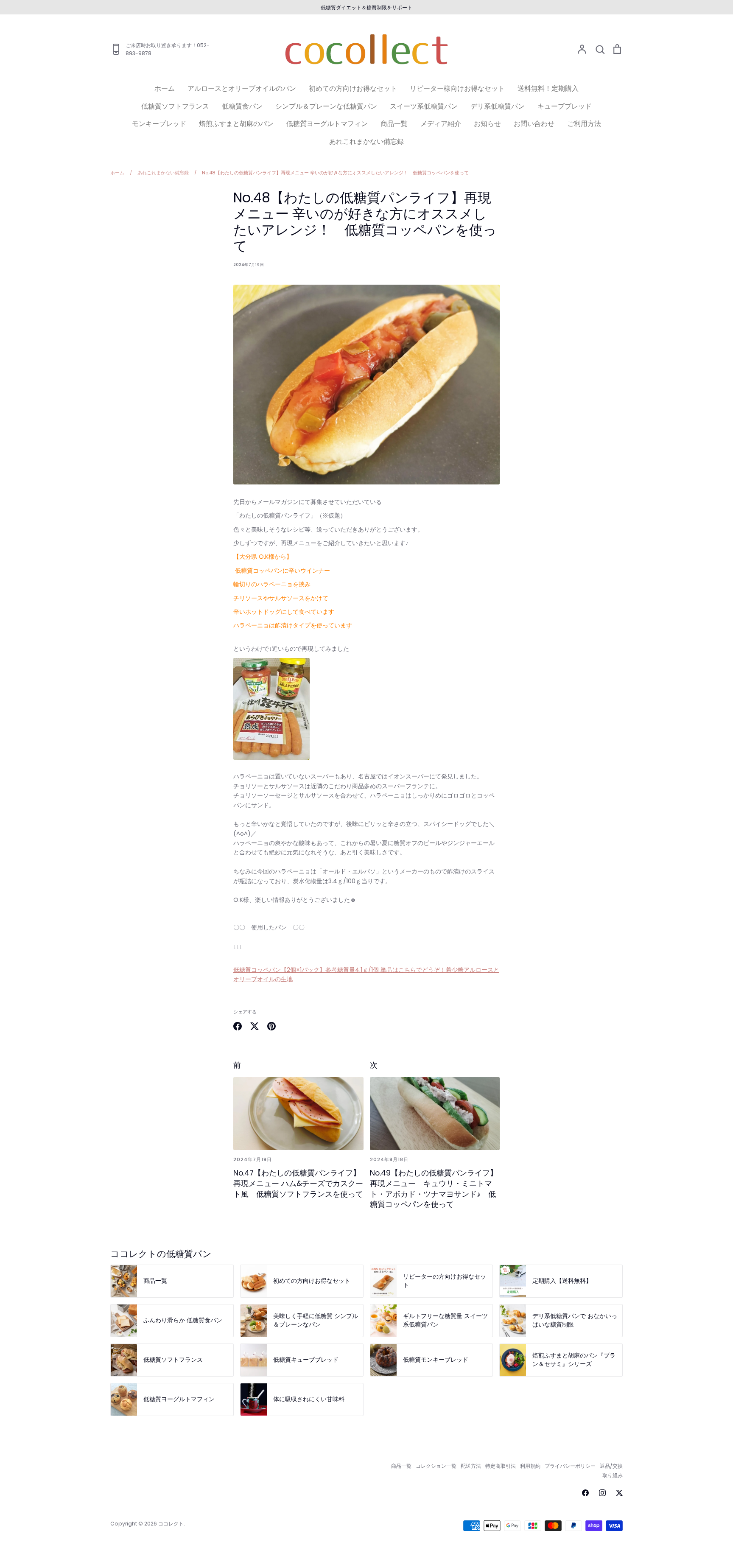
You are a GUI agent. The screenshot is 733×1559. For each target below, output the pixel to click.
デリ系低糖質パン (497, 106)
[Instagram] (602, 1492)
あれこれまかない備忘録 (366, 141)
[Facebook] (585, 1492)
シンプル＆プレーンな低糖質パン (326, 106)
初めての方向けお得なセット (353, 88)
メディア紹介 (440, 124)
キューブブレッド (564, 106)
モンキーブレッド (159, 124)
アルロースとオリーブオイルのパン (241, 88)
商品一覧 (394, 124)
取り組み (612, 1475)
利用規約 (530, 1465)
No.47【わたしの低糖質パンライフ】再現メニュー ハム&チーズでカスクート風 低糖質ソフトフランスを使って (298, 1183)
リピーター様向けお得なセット (457, 88)
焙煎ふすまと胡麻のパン (236, 124)
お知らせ (487, 124)
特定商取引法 (500, 1465)
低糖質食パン (242, 106)
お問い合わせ (534, 124)
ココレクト (171, 1523)
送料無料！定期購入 (548, 88)
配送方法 (471, 1465)
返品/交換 (611, 1465)
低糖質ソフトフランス (175, 106)
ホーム (164, 88)
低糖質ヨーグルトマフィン (327, 124)
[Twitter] (619, 1492)
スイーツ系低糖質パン (424, 106)
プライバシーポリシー (570, 1465)
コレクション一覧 (436, 1465)
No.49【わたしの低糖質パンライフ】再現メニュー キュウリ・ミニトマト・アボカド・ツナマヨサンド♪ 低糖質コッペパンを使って (434, 1188)
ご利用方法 (584, 124)
